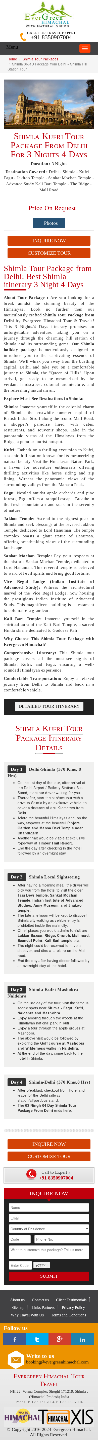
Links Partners (43, 1307)
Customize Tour (49, 253)
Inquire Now (49, 240)
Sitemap (18, 1307)
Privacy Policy (73, 1307)
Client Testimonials (71, 1300)
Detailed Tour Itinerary (49, 706)
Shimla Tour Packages (40, 58)
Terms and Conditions (68, 1315)
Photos (51, 223)
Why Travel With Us (27, 1315)
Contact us (40, 1300)
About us (17, 1300)
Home (12, 58)
